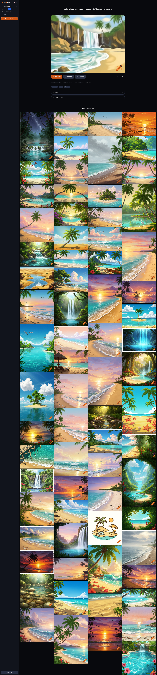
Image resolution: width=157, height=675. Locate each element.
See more (88, 82)
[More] (117, 76)
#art (61, 87)
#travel (67, 87)
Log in (9, 669)
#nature (54, 87)
